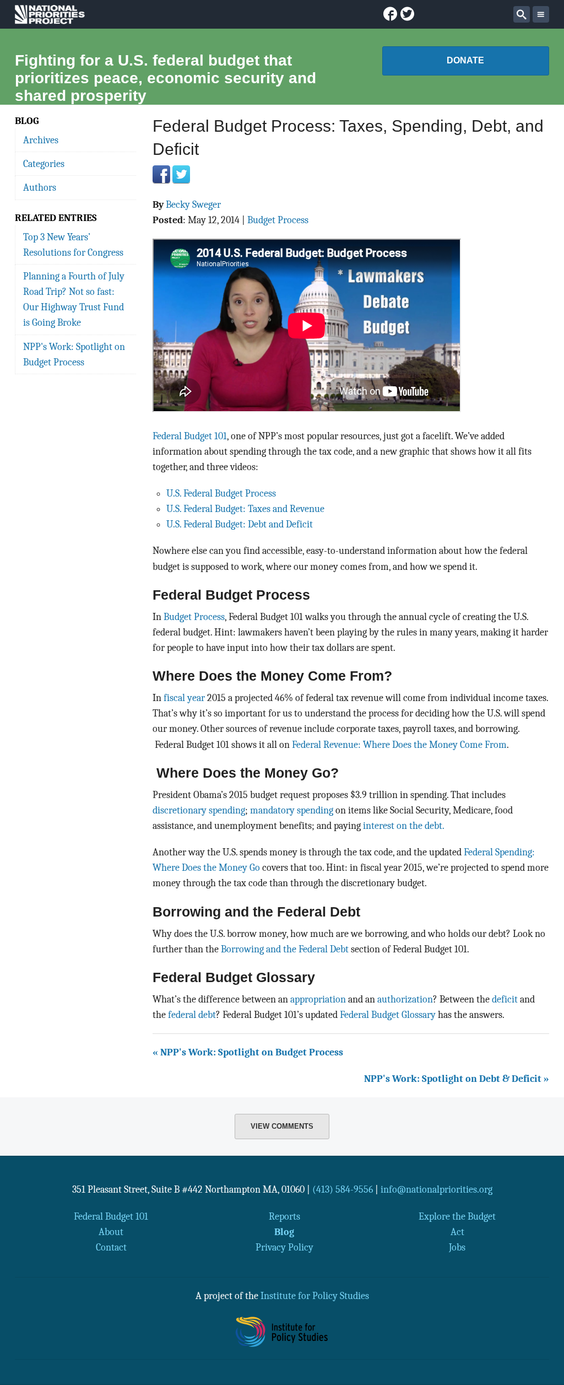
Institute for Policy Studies (315, 1295)
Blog (284, 1231)
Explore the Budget (457, 1216)
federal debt (192, 1014)
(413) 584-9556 (342, 1189)
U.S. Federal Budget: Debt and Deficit (239, 524)
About (111, 1231)
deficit (505, 999)
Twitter (181, 174)
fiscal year (184, 697)
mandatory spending (291, 810)
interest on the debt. (403, 825)
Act (457, 1231)
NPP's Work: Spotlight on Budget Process (74, 354)
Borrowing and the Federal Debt (285, 949)
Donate (465, 60)
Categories (43, 163)
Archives (40, 139)
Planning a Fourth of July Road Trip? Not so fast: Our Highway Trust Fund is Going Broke (73, 299)
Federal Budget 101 (190, 435)
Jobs (457, 1247)
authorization (405, 999)
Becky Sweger (193, 204)
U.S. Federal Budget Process (221, 493)
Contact (111, 1247)
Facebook (161, 174)
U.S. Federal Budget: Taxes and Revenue (245, 508)
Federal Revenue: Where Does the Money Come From (399, 744)
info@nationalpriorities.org (436, 1189)
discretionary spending (199, 810)
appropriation (318, 999)
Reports (284, 1216)
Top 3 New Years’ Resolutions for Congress (73, 244)
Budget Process (277, 219)
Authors (39, 187)
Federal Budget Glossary (388, 1014)
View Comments (282, 1126)
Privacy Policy (284, 1247)
